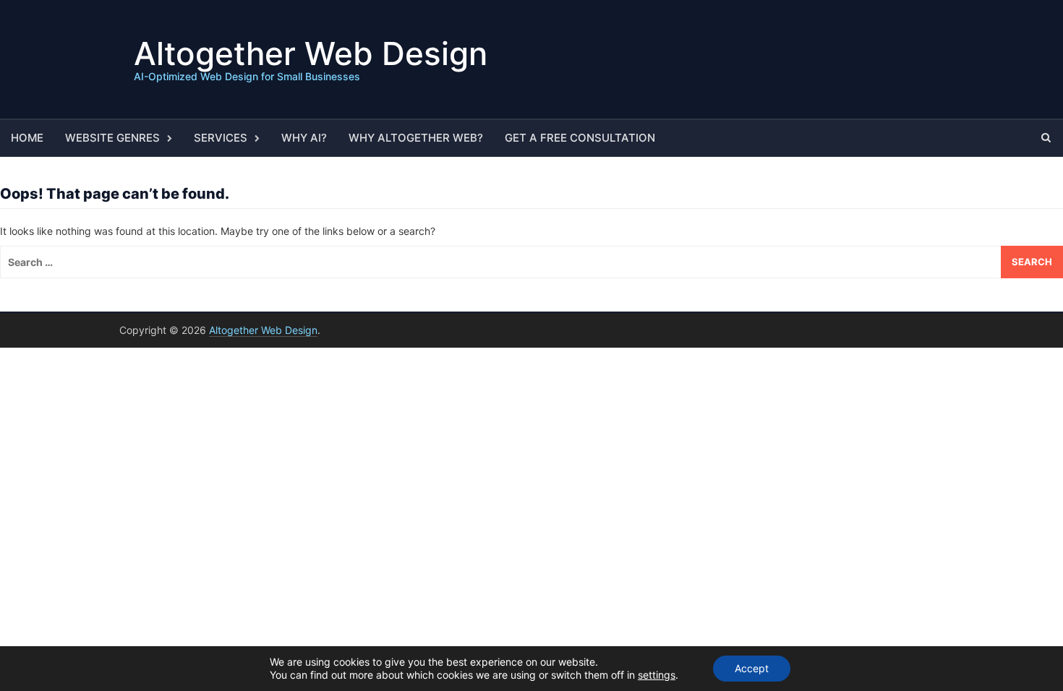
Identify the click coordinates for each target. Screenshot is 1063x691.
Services (220, 138)
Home (27, 138)
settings (656, 675)
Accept (752, 668)
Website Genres (112, 138)
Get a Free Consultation (580, 138)
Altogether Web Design (310, 53)
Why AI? (304, 138)
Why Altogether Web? (416, 138)
